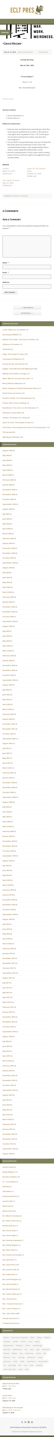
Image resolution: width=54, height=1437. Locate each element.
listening (7, 1357)
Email (6, 272)
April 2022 (6, 704)
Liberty (38, 1353)
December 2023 (9, 607)
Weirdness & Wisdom (20, 196)
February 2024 (8, 597)
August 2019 (7, 861)
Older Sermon (27, 313)
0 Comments (36, 52)
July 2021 (6, 748)
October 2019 (8, 851)
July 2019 (6, 865)
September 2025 (9, 504)
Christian (7, 1341)
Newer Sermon (27, 307)
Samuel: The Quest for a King (15, 417)
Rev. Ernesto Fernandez (12, 1255)
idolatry (14, 1353)
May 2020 (6, 817)
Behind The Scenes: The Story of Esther (19, 339)
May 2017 (6, 992)
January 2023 (8, 660)
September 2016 (9, 1031)
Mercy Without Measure (12, 383)
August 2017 (7, 978)
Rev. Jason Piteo (9, 1265)
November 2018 (9, 904)
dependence (8, 1345)
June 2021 (6, 753)
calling (39, 1337)
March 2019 (7, 885)
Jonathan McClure (10, 1196)
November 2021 (9, 729)
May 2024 (6, 582)
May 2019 (6, 875)
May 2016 (6, 1051)
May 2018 (6, 934)
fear (26, 1349)
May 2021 (6, 758)
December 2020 (9, 782)
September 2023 (9, 621)
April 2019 (6, 880)
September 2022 (9, 680)
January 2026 (8, 485)
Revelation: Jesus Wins (12, 413)
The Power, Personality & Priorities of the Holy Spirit (25, 427)
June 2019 (6, 870)
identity (6, 1353)
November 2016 (9, 1022)
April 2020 (6, 821)
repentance (31, 1361)
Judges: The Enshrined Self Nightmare (18, 369)
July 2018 (6, 924)
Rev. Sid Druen (8, 1299)
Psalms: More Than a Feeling (14, 403)
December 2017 (9, 958)
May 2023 (6, 641)
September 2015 (9, 1090)
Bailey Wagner (8, 1172)
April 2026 (6, 470)
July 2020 (6, 807)
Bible (32, 1337)
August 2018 (7, 919)
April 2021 (6, 763)
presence (7, 1361)
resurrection (43, 1361)
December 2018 (9, 900)
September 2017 (9, 973)
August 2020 (7, 802)
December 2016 (9, 1017)
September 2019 (9, 856)
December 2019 (9, 841)
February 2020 (8, 831)
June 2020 (6, 812)
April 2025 (6, 529)
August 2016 (7, 1036)
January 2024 (8, 602)
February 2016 (8, 1066)
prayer (40, 1357)
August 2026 (7, 450)
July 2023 (6, 631)
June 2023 (6, 636)
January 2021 (8, 778)
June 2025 (6, 519)
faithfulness (17, 1349)
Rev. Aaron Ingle (9, 1235)
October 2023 (8, 616)
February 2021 (8, 773)
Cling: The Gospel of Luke (13, 354)
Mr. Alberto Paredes (11, 1216)
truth (31, 1365)
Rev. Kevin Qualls (9, 1284)
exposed (7, 1349)
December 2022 (9, 665)
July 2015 (6, 1100)
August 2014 (7, 1153)
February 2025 (8, 538)
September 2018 (9, 914)
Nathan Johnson (9, 1225)
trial (19, 1365)
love (14, 1357)
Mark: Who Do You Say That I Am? (16, 378)
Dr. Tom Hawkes (9, 1182)
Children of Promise (11, 344)
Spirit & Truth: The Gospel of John (17, 422)
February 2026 (8, 480)
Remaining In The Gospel (13, 1407)
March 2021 (7, 768)
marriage (21, 1357)
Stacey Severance (10, 1318)
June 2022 (6, 694)
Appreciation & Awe (11, 1383)
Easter (27, 1345)
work (27, 1369)
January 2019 (8, 895)
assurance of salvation (19, 1337)
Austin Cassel (8, 1167)
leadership (29, 1353)
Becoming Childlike (10, 334)
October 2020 (8, 792)
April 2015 (6, 1114)
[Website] (32, 1422)
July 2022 (6, 690)
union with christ (10, 1369)
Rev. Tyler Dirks (9, 1313)
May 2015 (6, 1110)
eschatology (37, 1345)
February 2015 (8, 1124)
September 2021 (9, 739)
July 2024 (6, 572)
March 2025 (7, 533)
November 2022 (9, 670)
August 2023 (7, 626)
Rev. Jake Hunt (8, 1260)
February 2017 (8, 1007)
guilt (37, 1349)
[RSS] (22, 1422)
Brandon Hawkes (10, 1177)
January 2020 (8, 836)
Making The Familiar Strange (14, 373)
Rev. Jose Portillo (10, 1269)
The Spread (7, 432)
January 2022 (8, 719)
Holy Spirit (45, 1349)
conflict (15, 1341)
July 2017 (6, 983)
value (20, 1369)
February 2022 (8, 714)
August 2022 (7, 685)
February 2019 (8, 890)
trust (25, 1365)
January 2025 (8, 543)
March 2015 (7, 1119)
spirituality (12, 1365)
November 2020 (9, 787)
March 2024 (7, 592)
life (44, 1353)
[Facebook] (29, 1422)
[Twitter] (25, 1422)
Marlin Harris (8, 1211)
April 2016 (6, 1056)
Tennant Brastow (26, 52)
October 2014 (8, 1144)
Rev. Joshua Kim (9, 1274)
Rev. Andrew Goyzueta (12, 1240)
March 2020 (7, 826)
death (37, 1341)
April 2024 (6, 587)
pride (15, 1361)
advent (6, 1337)
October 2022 (8, 675)
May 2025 (6, 524)
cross (30, 1341)
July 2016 (6, 1041)
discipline (19, 1345)
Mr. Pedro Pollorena (11, 1221)
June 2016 (6, 1046)
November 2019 (9, 846)
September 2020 (9, 797)
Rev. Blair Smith (9, 1250)
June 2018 (6, 929)
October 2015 (8, 1085)
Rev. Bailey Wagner (10, 1245)
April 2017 (6, 997)
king (21, 1353)
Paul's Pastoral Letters (12, 393)
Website (6, 282)
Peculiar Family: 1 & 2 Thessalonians (17, 398)
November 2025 (9, 494)
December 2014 (9, 1134)
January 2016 (8, 1070)
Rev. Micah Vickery (10, 1289)
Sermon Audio (8, 99)
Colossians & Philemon (12, 359)
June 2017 (6, 988)
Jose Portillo (8, 1201)
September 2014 (9, 1149)
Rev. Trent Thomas (10, 1308)
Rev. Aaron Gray (9, 1230)
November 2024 (9, 553)
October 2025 (8, 499)
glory (32, 1349)
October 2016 (8, 1027)
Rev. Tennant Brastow (12, 1304)
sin (5, 1365)
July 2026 (6, 455)
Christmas (7, 349)
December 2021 (9, 724)
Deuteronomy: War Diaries (13, 364)
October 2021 (8, 734)
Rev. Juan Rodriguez (11, 1279)
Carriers (6, 168)
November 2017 (9, 963)
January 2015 (8, 1129)
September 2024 (9, 563)
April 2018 (6, 939)
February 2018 (8, 948)
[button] (27, 32)
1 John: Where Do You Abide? (14, 330)
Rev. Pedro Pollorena (11, 1294)
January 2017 (8, 1012)
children (47, 1337)
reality (22, 1361)
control (23, 1341)
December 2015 (9, 1075)
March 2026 (7, 475)
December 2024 (9, 548)
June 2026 (6, 460)
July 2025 (6, 514)
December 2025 (9, 489)
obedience (31, 1357)
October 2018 (8, 909)
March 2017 (7, 1002)
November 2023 (9, 612)
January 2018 (8, 953)
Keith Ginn (7, 1206)
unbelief (39, 1365)
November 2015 (9, 1080)
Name (6, 263)
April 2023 (6, 646)
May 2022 (6, 699)
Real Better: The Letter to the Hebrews (19, 408)
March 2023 (7, 651)
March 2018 (7, 943)
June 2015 (6, 1105)
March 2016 (7, 1061)
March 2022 (7, 709)
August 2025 (7, 509)
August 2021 (7, 743)
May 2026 (6, 465)
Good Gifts (7, 1395)
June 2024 (6, 577)
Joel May (6, 1186)
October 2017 (8, 968)
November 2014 (9, 1139)
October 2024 (8, 558)
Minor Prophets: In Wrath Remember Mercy (20, 388)
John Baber (7, 1191)
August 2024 (7, 568)
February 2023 (8, 655)
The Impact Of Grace (11, 180)
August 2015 (7, 1095)
